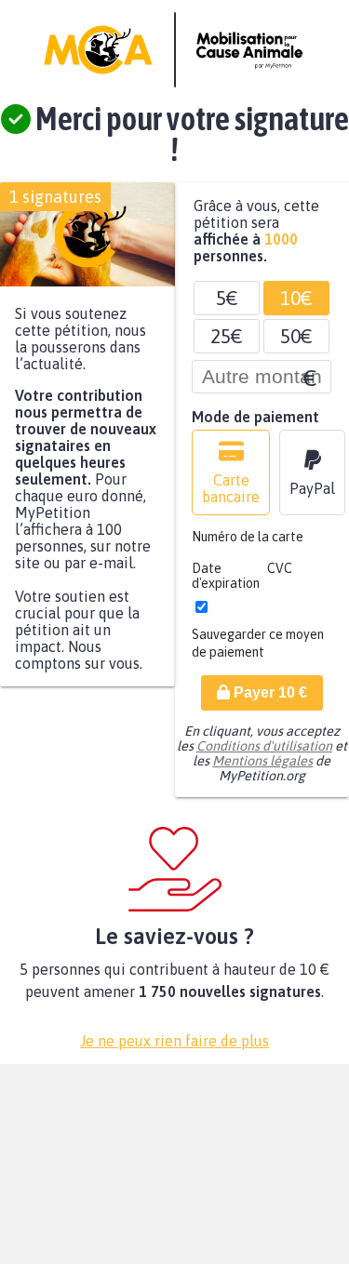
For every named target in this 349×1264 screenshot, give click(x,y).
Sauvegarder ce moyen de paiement (258, 652)
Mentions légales (262, 770)
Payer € (268, 702)
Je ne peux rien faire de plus (174, 1050)
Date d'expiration (226, 585)
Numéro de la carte (247, 546)
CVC (279, 577)
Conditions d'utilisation (264, 755)
